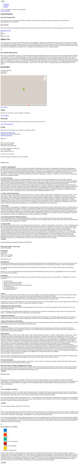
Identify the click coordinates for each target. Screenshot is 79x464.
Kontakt (6, 7)
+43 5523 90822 (5, 115)
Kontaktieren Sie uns (6, 30)
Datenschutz (9, 135)
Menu (3, 1)
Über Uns (6, 5)
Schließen (3, 239)
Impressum (3, 135)
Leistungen (6, 4)
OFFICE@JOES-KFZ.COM (8, 132)
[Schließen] (1, 245)
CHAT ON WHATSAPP (7, 124)
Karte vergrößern (4, 107)
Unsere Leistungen (5, 11)
